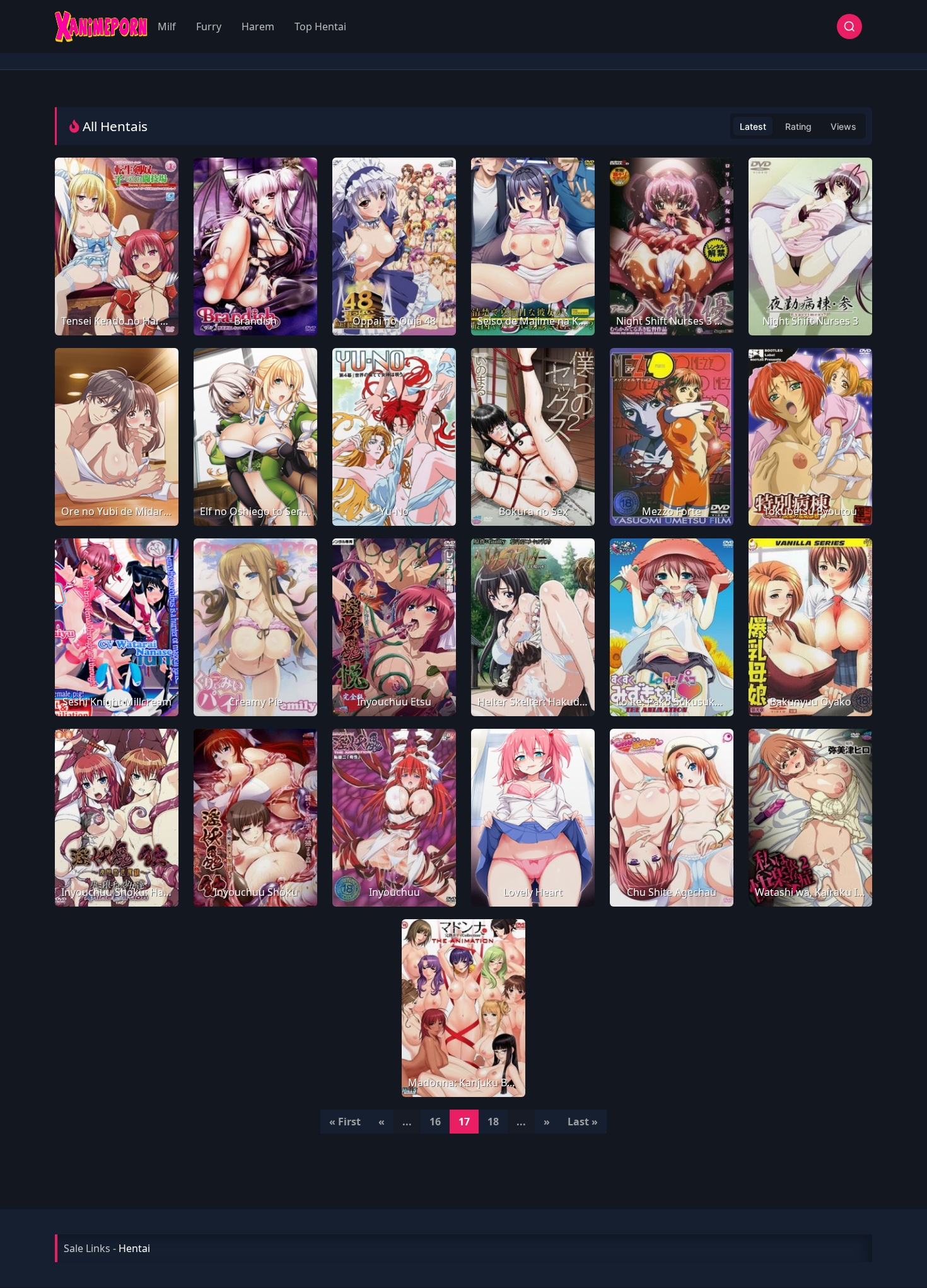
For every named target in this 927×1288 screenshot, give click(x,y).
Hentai (134, 1248)
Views (843, 126)
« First (345, 1121)
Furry (208, 26)
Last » (583, 1121)
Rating (798, 126)
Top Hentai (320, 26)
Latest (753, 126)
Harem (258, 26)
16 (435, 1121)
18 (493, 1121)
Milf (167, 26)
